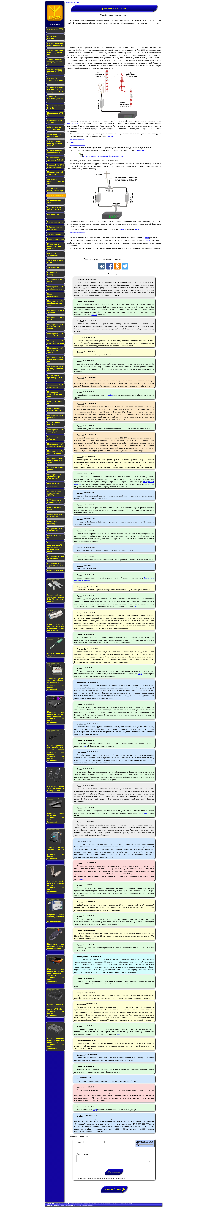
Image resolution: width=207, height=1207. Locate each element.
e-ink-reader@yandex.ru (64, 1205)
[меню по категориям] (55, 20)
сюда (95, 1110)
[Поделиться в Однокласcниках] (117, 269)
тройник (110, 395)
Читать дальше (114, 1189)
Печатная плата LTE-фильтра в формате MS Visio (103, 156)
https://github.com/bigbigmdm (84, 1205)
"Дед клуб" (140, 150)
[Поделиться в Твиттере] (125, 269)
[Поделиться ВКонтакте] (101, 269)
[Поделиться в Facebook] (109, 269)
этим (147, 238)
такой (147, 240)
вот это (94, 315)
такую (140, 674)
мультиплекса (72, 123)
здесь (122, 229)
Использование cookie (73, 2)
